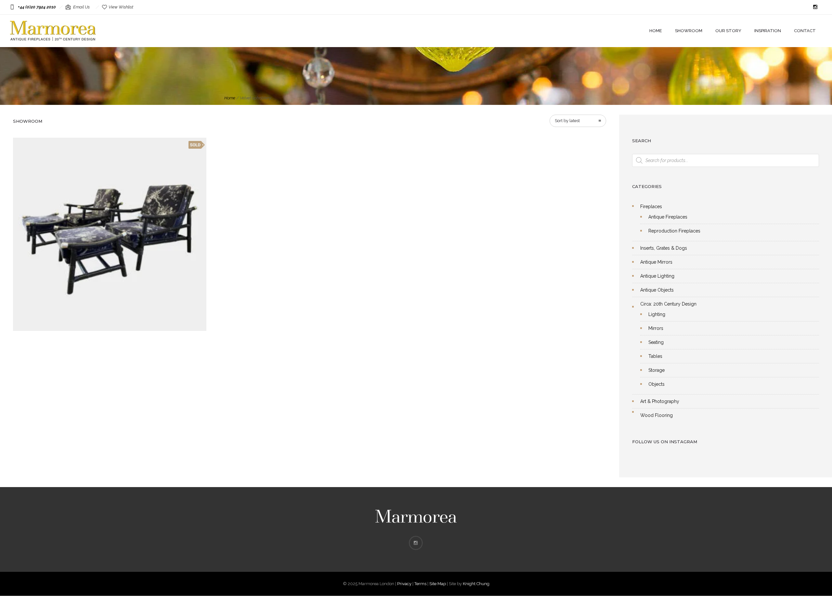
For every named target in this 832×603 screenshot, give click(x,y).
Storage (656, 370)
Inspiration (767, 30)
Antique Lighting (657, 276)
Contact (805, 30)
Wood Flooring (656, 415)
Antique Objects (657, 290)
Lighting (656, 314)
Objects (656, 384)
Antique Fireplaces (667, 217)
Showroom (688, 30)
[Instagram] (815, 7)
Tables (655, 356)
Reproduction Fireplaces (674, 230)
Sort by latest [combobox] (567, 120)
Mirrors (655, 328)
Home (655, 30)
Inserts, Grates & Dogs (663, 248)
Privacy (404, 583)
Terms (420, 583)
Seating (656, 342)
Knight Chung (476, 583)
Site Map (437, 583)
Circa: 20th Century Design (668, 304)
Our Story (728, 30)
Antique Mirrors (656, 262)
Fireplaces (651, 206)
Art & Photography (659, 401)
